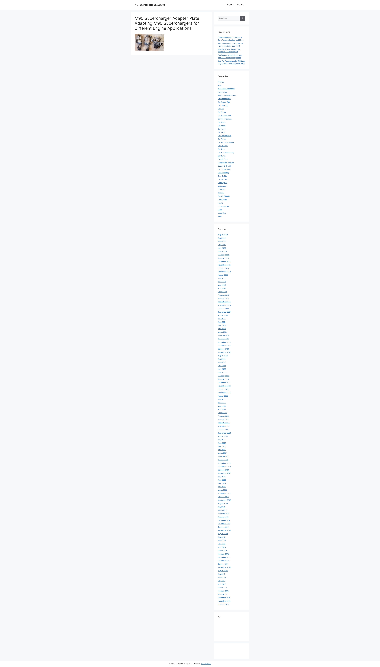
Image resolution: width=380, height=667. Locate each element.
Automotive (222, 92)
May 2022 (222, 406)
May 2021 (221, 446)
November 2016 (224, 601)
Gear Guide (222, 176)
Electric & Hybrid (224, 166)
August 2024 (223, 315)
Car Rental (222, 139)
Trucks (220, 203)
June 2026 (222, 241)
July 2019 (221, 507)
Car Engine (222, 112)
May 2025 (222, 285)
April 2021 (222, 450)
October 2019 (223, 497)
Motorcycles (222, 183)
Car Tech (221, 149)
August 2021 (223, 436)
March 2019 (222, 510)
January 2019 (223, 517)
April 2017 (222, 584)
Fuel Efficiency (223, 173)
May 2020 (222, 483)
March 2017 (222, 588)
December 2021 (224, 423)
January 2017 (223, 594)
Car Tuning (222, 156)
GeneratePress (206, 664)
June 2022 (222, 403)
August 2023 (223, 356)
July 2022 (221, 399)
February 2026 (223, 255)
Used (220, 210)
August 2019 (223, 504)
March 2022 (222, 413)
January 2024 (223, 339)
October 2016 (223, 604)
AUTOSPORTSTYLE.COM (150, 4)
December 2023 (224, 342)
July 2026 (222, 238)
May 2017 (221, 581)
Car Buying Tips (224, 102)
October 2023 (223, 349)
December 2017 (224, 557)
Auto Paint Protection (226, 89)
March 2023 (222, 372)
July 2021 (221, 440)
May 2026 (222, 245)
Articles (221, 82)
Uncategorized (223, 206)
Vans (220, 216)
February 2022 (223, 416)
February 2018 (223, 554)
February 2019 (223, 514)
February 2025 (223, 295)
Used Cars (222, 213)
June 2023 (222, 362)
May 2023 (222, 366)
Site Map (230, 5)
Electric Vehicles (224, 169)
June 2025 (222, 282)
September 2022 (224, 393)
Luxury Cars (222, 179)
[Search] (242, 18)
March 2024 (222, 332)
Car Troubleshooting (226, 153)
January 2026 (223, 258)
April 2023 (222, 369)
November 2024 (224, 305)
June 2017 (222, 577)
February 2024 (223, 335)
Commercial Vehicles (226, 163)
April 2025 (222, 288)
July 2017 (221, 574)
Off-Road (221, 189)
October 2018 (223, 527)
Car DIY (221, 109)
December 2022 (224, 383)
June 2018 (222, 540)
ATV (219, 85)
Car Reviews (223, 146)
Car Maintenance (224, 116)
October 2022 (223, 389)
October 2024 (223, 309)
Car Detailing (223, 105)
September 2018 (224, 530)
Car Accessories (224, 99)
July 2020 (222, 477)
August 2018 (223, 534)
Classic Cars (223, 159)
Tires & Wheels (224, 196)
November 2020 (224, 467)
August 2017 (223, 571)
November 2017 (224, 561)
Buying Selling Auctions (227, 95)
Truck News (222, 200)
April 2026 (222, 248)
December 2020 (224, 463)
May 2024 (222, 325)
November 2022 (224, 386)
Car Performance (224, 136)
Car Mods (221, 122)
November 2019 (224, 493)
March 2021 (222, 453)
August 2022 (223, 396)
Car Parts (221, 132)
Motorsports (222, 186)
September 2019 (224, 500)
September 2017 (224, 567)
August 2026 (223, 235)
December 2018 (224, 520)
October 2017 (223, 564)
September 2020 (224, 473)
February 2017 (223, 591)
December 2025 (224, 262)
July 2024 (222, 319)
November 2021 (224, 426)
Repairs (221, 193)
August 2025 (223, 275)
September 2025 (224, 272)
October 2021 (223, 430)
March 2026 (222, 251)
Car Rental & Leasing (226, 142)
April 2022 (222, 409)
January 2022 (223, 419)
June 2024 (222, 322)
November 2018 (224, 524)
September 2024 (224, 312)
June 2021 (222, 443)
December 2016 (224, 598)
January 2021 (223, 460)
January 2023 (223, 379)
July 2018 (221, 537)
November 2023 (224, 346)
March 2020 (222, 490)
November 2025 (224, 265)
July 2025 (221, 278)
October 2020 (223, 470)
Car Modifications (225, 119)
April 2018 (222, 547)
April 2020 (222, 487)
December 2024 (224, 302)
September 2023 (224, 352)
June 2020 (222, 480)
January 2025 (223, 298)
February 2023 (223, 376)
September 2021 (224, 433)
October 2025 (223, 268)
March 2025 (222, 292)
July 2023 (222, 359)
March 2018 (222, 551)
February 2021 (223, 456)
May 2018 (221, 544)
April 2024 (222, 329)
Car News (222, 126)
